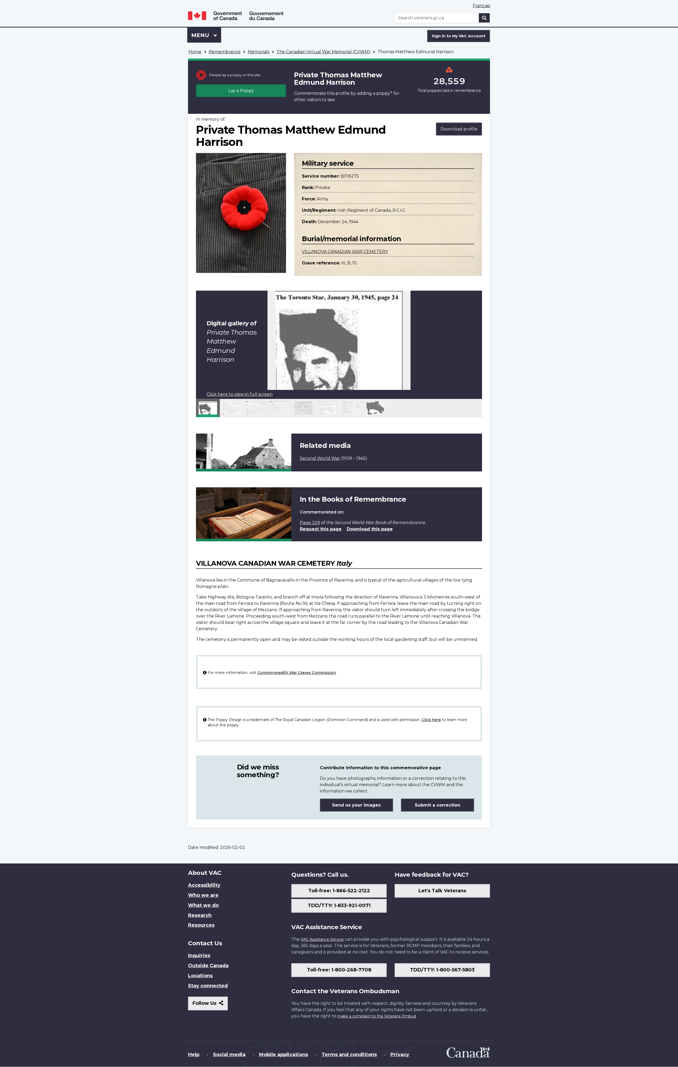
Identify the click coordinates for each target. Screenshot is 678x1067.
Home (195, 51)
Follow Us (210, 1005)
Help (193, 1054)
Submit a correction (437, 805)
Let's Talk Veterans (442, 891)
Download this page (370, 529)
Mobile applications (283, 1054)
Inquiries (199, 955)
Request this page (321, 529)
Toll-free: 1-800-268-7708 (339, 970)
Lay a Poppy (241, 90)
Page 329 (310, 522)
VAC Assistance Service (322, 939)
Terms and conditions (349, 1054)
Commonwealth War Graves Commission (296, 672)
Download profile (459, 129)
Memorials (258, 51)
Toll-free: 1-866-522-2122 (339, 891)
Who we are (203, 895)
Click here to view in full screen (240, 394)
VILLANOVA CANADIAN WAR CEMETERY (345, 251)
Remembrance (224, 51)
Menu (201, 35)
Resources (201, 925)
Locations (200, 976)
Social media (229, 1054)
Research (200, 915)
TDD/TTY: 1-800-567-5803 (442, 970)
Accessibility (204, 885)
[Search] (484, 18)
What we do (203, 905)
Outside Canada (208, 966)
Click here (431, 719)
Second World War (320, 458)
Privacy (399, 1054)
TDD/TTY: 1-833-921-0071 (339, 905)
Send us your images (356, 805)
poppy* (384, 93)
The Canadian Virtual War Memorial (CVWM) (323, 51)
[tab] (208, 408)
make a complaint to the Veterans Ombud (376, 1016)
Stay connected (208, 986)
